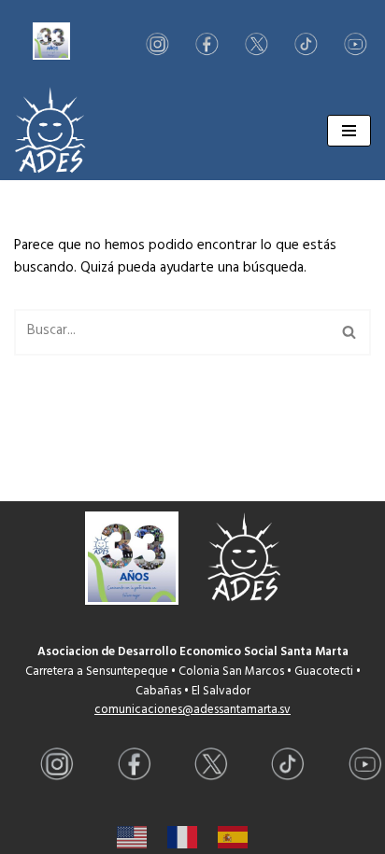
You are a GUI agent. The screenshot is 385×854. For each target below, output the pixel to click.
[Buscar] (350, 332)
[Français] (192, 839)
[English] (142, 839)
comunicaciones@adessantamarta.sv (192, 711)
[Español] (243, 839)
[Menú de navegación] (349, 131)
